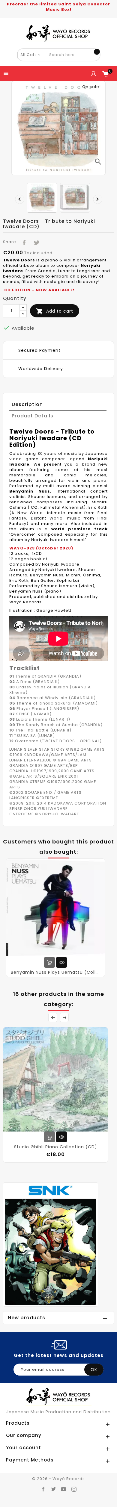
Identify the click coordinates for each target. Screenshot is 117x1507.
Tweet (35, 241)
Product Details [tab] (32, 415)
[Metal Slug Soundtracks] (50, 1244)
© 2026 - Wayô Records (58, 1479)
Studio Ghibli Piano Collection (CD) (55, 1147)
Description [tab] (27, 404)
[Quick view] (61, 962)
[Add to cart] (49, 962)
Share (23, 241)
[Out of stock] (49, 1137)
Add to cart (54, 311)
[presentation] (18, 198)
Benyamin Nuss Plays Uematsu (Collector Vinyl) (55, 972)
